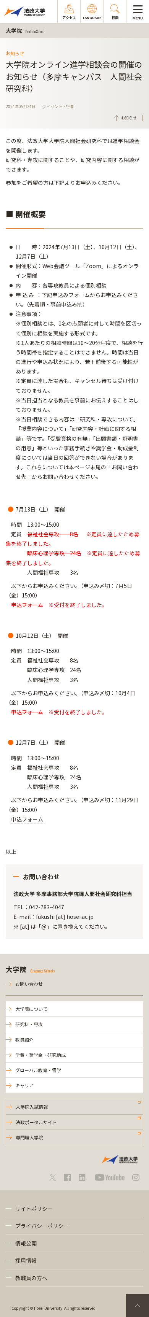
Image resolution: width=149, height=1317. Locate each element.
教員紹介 (24, 1039)
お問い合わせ (29, 983)
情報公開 (26, 1243)
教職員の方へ (31, 1278)
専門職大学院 (29, 1137)
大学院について (31, 1009)
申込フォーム (27, 819)
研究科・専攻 (29, 1024)
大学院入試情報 (32, 1106)
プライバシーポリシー (42, 1226)
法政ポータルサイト (36, 1122)
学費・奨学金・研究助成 (40, 1055)
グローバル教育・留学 (38, 1070)
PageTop (137, 1305)
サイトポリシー (34, 1208)
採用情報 (26, 1260)
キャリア (24, 1085)
